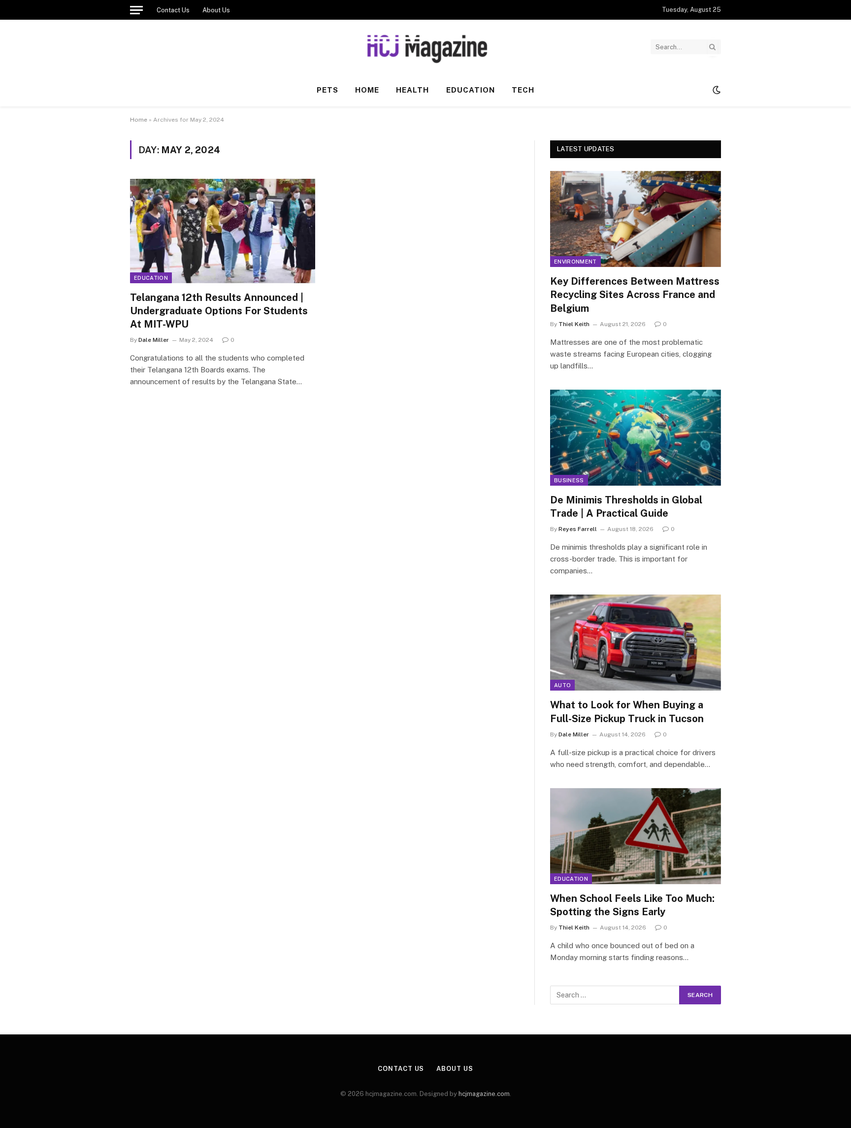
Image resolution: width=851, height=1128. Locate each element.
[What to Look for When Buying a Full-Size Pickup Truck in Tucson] (635, 643)
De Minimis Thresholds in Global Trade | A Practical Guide (626, 506)
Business (569, 480)
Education (470, 90)
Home (367, 90)
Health (412, 90)
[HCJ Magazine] (425, 47)
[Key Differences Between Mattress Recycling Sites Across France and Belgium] (635, 219)
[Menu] (136, 10)
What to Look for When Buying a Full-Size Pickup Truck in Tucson (627, 711)
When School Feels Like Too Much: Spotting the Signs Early (632, 905)
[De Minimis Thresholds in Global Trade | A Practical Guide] (635, 438)
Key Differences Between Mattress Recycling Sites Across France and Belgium (635, 294)
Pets (327, 90)
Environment (575, 262)
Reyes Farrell (577, 529)
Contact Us (173, 10)
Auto (562, 685)
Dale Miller (153, 339)
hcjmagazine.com (484, 1093)
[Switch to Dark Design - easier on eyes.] (715, 90)
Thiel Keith (573, 324)
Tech (523, 90)
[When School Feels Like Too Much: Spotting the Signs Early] (635, 836)
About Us (216, 10)
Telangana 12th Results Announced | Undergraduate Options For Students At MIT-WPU (219, 311)
